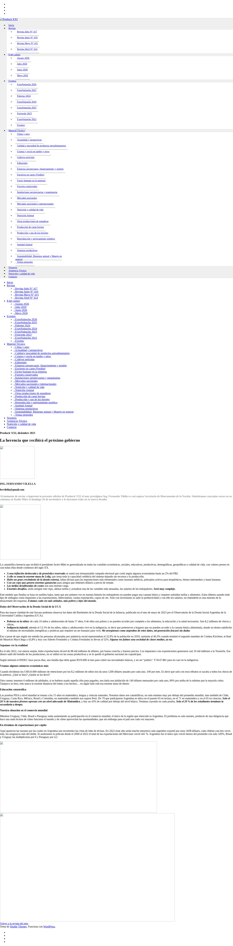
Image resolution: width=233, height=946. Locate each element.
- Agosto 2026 (21, 304)
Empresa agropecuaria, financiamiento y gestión (40, 169)
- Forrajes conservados (26, 374)
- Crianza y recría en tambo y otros (32, 356)
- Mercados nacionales (26, 380)
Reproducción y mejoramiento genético (36, 238)
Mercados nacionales (27, 198)
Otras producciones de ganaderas (32, 221)
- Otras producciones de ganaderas (32, 393)
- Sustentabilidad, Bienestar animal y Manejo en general (44, 411)
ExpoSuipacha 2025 (26, 90)
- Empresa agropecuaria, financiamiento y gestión (40, 365)
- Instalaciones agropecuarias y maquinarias (37, 377)
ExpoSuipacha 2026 (26, 84)
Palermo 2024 (24, 96)
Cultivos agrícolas (25, 157)
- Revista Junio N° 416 (26, 291)
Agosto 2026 (23, 58)
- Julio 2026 (20, 307)
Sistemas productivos (27, 250)
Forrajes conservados (27, 186)
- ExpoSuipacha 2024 (25, 328)
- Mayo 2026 (21, 313)
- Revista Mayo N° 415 (26, 294)
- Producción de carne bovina (29, 396)
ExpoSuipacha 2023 (26, 107)
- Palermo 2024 (22, 325)
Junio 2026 (22, 69)
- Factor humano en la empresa (30, 371)
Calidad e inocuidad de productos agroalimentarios (41, 145)
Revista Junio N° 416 (27, 37)
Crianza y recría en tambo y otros (33, 151)
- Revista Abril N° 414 (26, 297)
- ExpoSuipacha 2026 (25, 319)
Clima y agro (23, 134)
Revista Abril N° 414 (27, 49)
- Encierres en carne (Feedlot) (29, 368)
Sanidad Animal (24, 244)
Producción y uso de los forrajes (32, 233)
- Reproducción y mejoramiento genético (35, 402)
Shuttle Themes (18, 926)
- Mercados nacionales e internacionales (35, 384)
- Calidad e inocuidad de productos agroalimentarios (42, 353)
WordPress (49, 926)
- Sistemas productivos (26, 408)
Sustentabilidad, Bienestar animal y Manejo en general (38, 258)
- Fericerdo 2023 (23, 334)
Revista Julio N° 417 (27, 31)
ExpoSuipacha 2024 (26, 102)
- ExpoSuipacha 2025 (25, 322)
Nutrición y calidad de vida (30, 209)
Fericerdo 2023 (24, 113)
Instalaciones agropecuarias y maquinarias (37, 192)
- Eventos (19, 340)
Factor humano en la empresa (31, 180)
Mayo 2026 (22, 75)
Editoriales (22, 163)
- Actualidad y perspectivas (28, 350)
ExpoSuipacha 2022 (26, 119)
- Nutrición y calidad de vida (29, 387)
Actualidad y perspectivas (29, 140)
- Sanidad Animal (23, 405)
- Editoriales (20, 362)
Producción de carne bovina (30, 227)
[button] (14, 923)
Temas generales (25, 262)
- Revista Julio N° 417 (26, 288)
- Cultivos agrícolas (24, 359)
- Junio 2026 (20, 310)
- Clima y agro (21, 347)
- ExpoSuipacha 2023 (25, 331)
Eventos (21, 125)
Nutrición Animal (25, 215)
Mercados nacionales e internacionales (35, 204)
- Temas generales (23, 414)
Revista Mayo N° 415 (27, 43)
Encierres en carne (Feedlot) (30, 174)
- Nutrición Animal (24, 390)
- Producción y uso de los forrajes (32, 399)
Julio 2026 (22, 64)
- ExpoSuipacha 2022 (25, 337)
